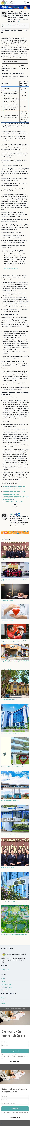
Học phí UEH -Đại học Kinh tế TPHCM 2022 (14, 486)
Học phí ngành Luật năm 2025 (8, 600)
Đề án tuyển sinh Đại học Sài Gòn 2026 (9, 699)
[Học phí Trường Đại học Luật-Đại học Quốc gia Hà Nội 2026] (15, 570)
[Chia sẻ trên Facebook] (13, 507)
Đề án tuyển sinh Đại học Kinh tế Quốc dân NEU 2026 (12, 733)
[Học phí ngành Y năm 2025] (15, 611)
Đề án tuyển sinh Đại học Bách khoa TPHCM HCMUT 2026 (13, 833)
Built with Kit (15, 1061)
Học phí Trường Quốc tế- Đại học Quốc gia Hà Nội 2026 (15, 661)
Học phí (10, 24)
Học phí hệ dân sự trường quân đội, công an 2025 (13, 641)
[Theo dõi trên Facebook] (16, 514)
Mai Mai (12, 514)
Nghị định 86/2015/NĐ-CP (11, 268)
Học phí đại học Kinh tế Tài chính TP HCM (14, 491)
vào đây (18, 21)
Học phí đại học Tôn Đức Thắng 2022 (12, 502)
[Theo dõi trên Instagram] (8, 669)
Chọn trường (5, 24)
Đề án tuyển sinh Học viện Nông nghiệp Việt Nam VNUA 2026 (14, 934)
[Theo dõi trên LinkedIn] (19, 514)
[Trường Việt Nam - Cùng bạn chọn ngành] (8, 2)
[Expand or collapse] (26, 61)
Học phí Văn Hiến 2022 (9, 499)
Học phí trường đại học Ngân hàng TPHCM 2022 (15, 496)
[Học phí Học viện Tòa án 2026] (15, 550)
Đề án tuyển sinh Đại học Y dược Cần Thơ (9, 800)
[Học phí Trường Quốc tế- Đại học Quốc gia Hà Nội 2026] (15, 652)
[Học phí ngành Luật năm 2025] (15, 591)
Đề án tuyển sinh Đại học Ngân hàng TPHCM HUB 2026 (12, 766)
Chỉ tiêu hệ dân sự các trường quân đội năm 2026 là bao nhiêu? (14, 901)
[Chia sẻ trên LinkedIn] (16, 507)
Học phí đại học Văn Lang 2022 (11, 494)
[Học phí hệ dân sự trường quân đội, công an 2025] (15, 631)
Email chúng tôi (5, 990)
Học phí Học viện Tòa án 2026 (8, 559)
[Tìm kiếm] (25, 2)
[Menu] (28, 2)
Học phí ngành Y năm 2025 (8, 620)
